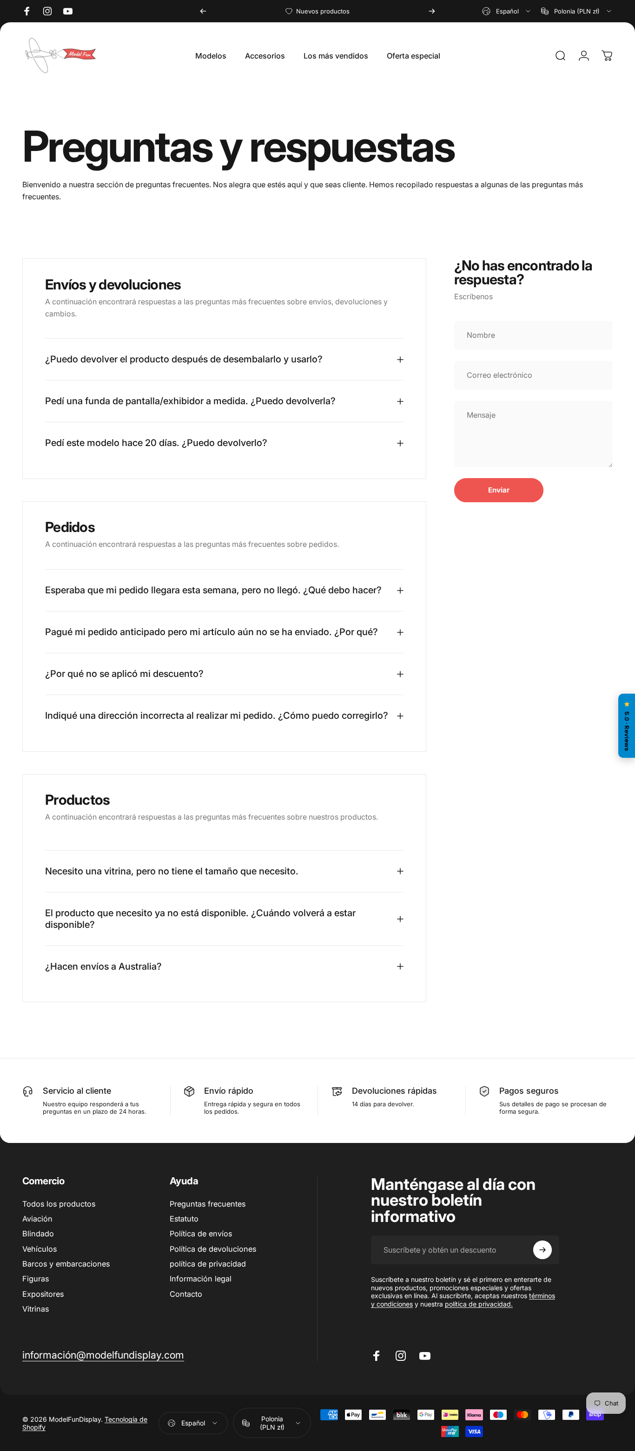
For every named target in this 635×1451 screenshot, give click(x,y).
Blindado (38, 1233)
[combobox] (507, 11)
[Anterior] (203, 11)
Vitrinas (35, 1308)
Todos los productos (58, 1203)
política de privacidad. (479, 1304)
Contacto (186, 1294)
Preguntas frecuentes (207, 1203)
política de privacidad (208, 1263)
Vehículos (39, 1249)
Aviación (37, 1218)
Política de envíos (201, 1233)
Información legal (201, 1278)
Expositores (43, 1294)
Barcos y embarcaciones (66, 1263)
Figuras (35, 1278)
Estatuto (184, 1218)
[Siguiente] (432, 11)
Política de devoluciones (213, 1249)
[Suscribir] (542, 1250)
